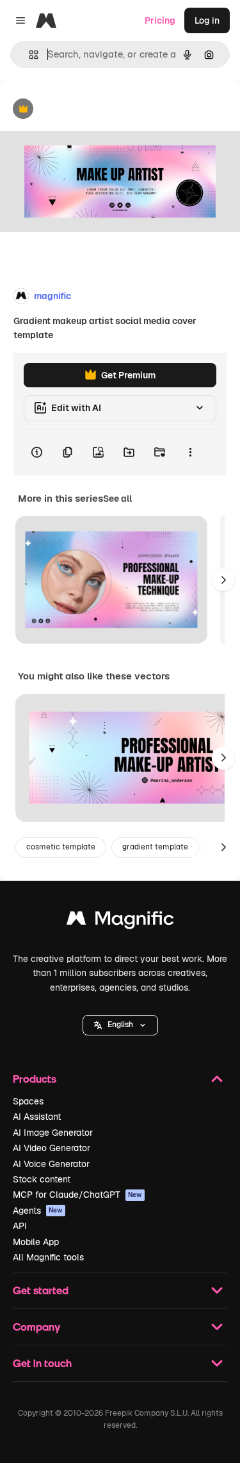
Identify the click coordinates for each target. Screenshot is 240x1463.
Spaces (28, 1101)
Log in (207, 20)
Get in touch (42, 1363)
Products (34, 1078)
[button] (120, 1025)
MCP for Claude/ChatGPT (77, 1194)
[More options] (190, 452)
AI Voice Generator (51, 1164)
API (20, 1226)
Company (36, 1326)
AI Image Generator (53, 1132)
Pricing (160, 20)
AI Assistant (37, 1116)
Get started (40, 1290)
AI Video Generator (51, 1148)
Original (82, 110)
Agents (38, 1210)
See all (117, 498)
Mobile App (36, 1242)
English (120, 1024)
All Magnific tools (48, 1257)
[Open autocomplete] (28, 54)
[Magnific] (120, 921)
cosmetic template (60, 847)
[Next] (223, 580)
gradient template (155, 847)
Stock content (41, 1179)
